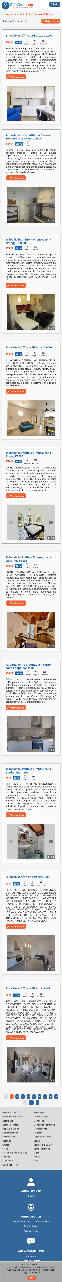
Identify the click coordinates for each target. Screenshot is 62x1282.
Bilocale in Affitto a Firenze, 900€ (28, 876)
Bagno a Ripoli (9, 1112)
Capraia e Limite (10, 1128)
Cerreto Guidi (9, 1136)
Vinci (36, 1160)
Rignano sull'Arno (42, 1136)
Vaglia (37, 1156)
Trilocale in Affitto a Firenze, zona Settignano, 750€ (28, 770)
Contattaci (31, 1256)
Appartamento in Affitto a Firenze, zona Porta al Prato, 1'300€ (29, 137)
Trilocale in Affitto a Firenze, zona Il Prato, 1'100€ (29, 454)
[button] (51, 103)
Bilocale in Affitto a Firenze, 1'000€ (29, 347)
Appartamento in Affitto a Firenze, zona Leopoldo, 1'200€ (29, 666)
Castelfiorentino (10, 1132)
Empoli (5, 1144)
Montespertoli (40, 1128)
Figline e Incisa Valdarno (14, 1152)
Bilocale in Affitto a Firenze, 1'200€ (29, 35)
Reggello (38, 1132)
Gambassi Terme (11, 1164)
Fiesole (6, 1148)
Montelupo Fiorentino (44, 1124)
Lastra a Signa (41, 1116)
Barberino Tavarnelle (12, 1116)
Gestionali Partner (31, 1260)
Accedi (31, 1196)
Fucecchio (7, 1160)
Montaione (39, 1120)
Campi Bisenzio (10, 1124)
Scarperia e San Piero (45, 1144)
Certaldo (6, 1141)
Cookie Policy (31, 1231)
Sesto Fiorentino (42, 1148)
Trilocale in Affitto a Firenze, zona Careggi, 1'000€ (28, 241)
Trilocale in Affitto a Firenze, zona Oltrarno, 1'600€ (28, 559)
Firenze (6, 1156)
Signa (36, 1152)
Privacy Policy (31, 1226)
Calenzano (7, 1120)
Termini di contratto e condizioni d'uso (31, 1221)
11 (31, 1102)
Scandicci (38, 1141)
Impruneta (39, 1112)
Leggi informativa (31, 1272)
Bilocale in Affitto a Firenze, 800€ (28, 988)
